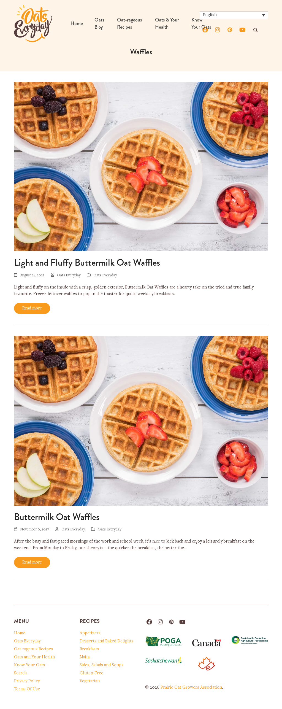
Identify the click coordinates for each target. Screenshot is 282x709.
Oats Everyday (105, 275)
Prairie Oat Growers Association (191, 687)
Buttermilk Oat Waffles (56, 517)
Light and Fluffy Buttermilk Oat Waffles (87, 262)
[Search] (255, 30)
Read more (32, 308)
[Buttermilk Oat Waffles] (141, 421)
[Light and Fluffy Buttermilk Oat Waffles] (141, 166)
